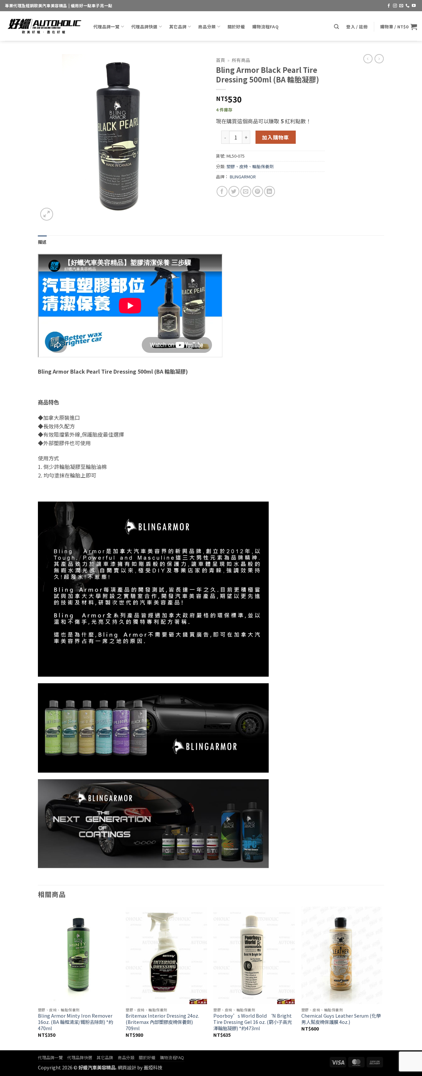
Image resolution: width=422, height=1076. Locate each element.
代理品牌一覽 (106, 26)
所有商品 (241, 60)
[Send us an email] (401, 6)
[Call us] (407, 6)
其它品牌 (178, 26)
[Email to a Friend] (245, 191)
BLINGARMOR (243, 176)
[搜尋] (336, 26)
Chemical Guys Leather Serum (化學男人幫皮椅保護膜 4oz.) (341, 1019)
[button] (357, 26)
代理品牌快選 (144, 26)
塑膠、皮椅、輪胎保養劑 (250, 166)
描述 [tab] (42, 242)
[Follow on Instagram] (395, 6)
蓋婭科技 (153, 1067)
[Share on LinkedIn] (269, 191)
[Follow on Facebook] (389, 6)
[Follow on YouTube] (414, 6)
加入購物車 (275, 137)
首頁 (220, 60)
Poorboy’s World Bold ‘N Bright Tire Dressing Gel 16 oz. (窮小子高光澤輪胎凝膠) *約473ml (252, 1022)
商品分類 (207, 26)
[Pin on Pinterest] (257, 191)
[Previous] (38, 978)
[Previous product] (379, 58)
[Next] (382, 978)
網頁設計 (127, 1067)
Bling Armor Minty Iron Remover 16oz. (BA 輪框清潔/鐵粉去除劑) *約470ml (75, 1022)
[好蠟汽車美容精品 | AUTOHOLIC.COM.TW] (44, 26)
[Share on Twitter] (233, 191)
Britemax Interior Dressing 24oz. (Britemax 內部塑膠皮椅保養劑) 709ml (162, 1022)
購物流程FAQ (265, 26)
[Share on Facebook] (222, 191)
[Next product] (368, 58)
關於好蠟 (236, 26)
